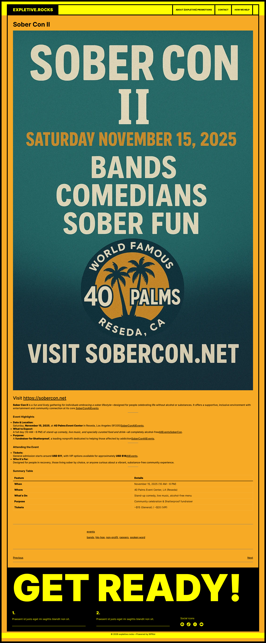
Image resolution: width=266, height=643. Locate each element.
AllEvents (93, 408)
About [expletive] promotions (194, 10)
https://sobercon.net (44, 398)
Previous (18, 557)
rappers (124, 537)
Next (250, 557)
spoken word (137, 537)
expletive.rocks (33, 10)
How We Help (242, 10)
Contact (223, 10)
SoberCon (81, 408)
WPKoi (152, 634)
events (91, 531)
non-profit (112, 537)
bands (90, 537)
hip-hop (100, 537)
